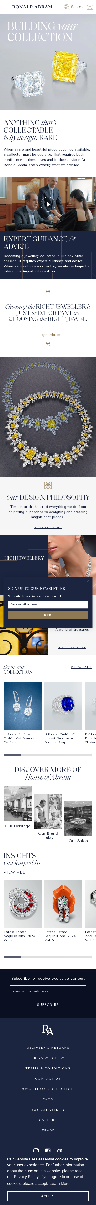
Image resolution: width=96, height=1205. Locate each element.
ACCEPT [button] (48, 1196)
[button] (1, 7)
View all (81, 667)
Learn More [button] (60, 1183)
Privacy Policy (48, 1058)
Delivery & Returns (48, 1047)
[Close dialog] (88, 581)
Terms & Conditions (48, 1068)
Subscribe (48, 1005)
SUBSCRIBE (48, 615)
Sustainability (48, 1109)
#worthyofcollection (48, 1089)
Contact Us (48, 1078)
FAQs (48, 1099)
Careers (48, 1120)
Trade (48, 1130)
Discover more (48, 527)
